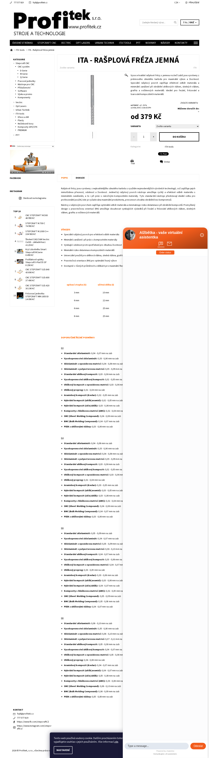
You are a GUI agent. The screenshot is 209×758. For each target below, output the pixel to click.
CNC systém (24, 66)
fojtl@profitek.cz (40, 2)
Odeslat (198, 746)
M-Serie (24, 74)
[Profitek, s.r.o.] (57, 22)
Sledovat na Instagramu (34, 198)
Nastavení (63, 750)
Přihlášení (194, 2)
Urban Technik (104, 43)
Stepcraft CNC (47, 43)
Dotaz (167, 162)
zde (116, 742)
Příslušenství (24, 87)
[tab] (161, 243)
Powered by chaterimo (165, 751)
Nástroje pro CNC (26, 84)
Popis (64, 178)
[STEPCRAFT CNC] (11, 50)
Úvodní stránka (22, 43)
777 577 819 (19, 2)
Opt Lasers (83, 43)
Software (22, 91)
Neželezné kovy (25, 123)
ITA (195, 67)
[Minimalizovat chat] (202, 235)
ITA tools (125, 43)
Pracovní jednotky (26, 81)
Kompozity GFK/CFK (27, 127)
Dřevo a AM (23, 117)
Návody (165, 43)
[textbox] (157, 746)
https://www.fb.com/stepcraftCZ (33, 721)
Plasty (21, 120)
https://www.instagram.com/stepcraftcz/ (34, 727)
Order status (165, 252)
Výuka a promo (25, 94)
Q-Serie (24, 77)
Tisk (133, 163)
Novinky (150, 43)
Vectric (66, 43)
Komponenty (24, 97)
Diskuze (80, 178)
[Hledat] (175, 22)
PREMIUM (22, 130)
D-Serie (23, 70)
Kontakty (181, 43)
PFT (138, 43)
